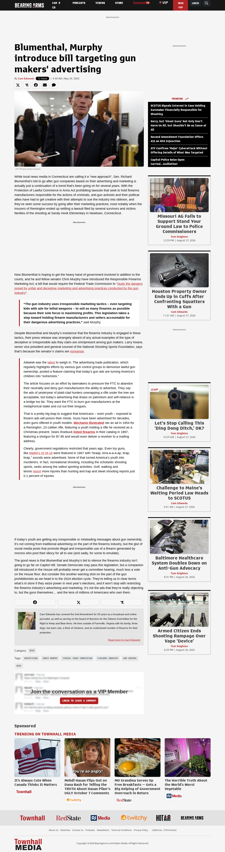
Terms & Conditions (121, 830)
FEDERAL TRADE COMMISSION (77, 658)
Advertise (65, 830)
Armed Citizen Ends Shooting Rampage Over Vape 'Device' (179, 635)
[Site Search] (206, 3)
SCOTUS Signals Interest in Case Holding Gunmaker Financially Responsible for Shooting (178, 110)
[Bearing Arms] (29, 5)
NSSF (19, 665)
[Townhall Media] (28, 844)
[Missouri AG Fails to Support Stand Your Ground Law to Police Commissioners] (179, 195)
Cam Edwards (26, 78)
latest (51, 362)
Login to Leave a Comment (79, 700)
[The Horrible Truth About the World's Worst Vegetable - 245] (188, 757)
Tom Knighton (179, 236)
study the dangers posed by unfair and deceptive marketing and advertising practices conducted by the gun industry (78, 288)
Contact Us (77, 830)
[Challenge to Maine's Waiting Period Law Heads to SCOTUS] (179, 466)
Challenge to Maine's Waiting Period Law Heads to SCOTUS (179, 493)
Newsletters (103, 830)
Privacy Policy (141, 830)
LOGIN (195, 3)
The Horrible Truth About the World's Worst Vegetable (186, 785)
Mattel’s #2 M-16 (41, 453)
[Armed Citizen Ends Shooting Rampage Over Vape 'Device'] (179, 609)
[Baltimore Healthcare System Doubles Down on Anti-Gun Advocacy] (179, 536)
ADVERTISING (31, 658)
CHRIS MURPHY (50, 658)
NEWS (32, 650)
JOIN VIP (180, 5)
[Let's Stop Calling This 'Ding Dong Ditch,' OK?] (179, 401)
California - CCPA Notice (164, 830)
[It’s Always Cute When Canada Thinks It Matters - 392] (37, 757)
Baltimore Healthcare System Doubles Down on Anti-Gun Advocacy (179, 563)
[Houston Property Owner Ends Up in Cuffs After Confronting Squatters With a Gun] (179, 270)
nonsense (77, 351)
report (37, 471)
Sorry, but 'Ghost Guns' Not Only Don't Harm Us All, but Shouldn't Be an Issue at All (178, 125)
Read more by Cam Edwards (124, 639)
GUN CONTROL (130, 658)
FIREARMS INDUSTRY (107, 658)
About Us (53, 830)
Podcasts (90, 830)
